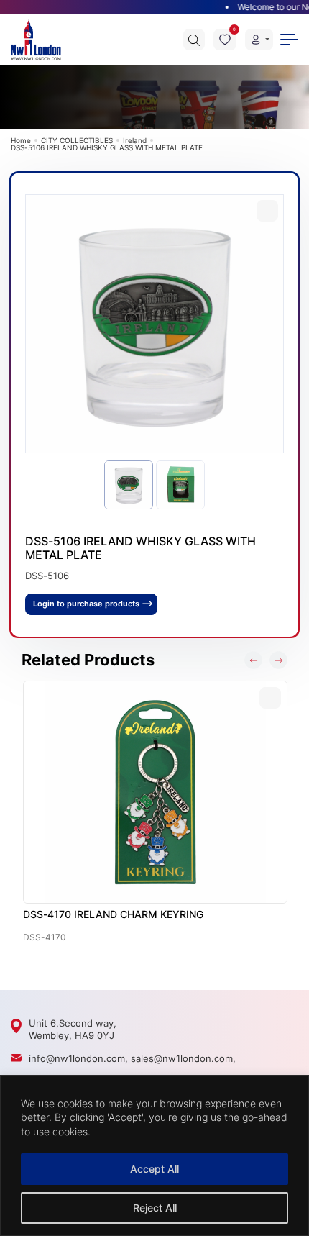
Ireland (135, 140)
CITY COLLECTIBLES (77, 140)
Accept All (154, 1169)
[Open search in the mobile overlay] (194, 40)
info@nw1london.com (77, 1058)
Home (21, 140)
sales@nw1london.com (182, 1058)
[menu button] (289, 39)
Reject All (155, 1207)
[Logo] (36, 39)
